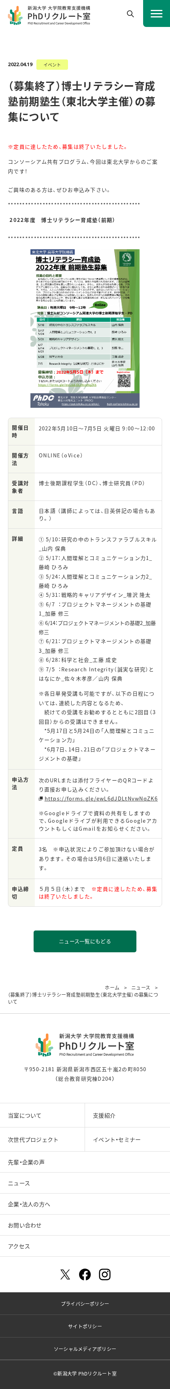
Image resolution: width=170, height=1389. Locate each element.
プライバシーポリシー (85, 1303)
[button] (130, 14)
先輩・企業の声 (26, 1162)
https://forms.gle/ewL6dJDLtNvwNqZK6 (101, 798)
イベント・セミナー (117, 1139)
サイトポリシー (85, 1326)
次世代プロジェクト (33, 1139)
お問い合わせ (25, 1225)
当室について (25, 1115)
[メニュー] (156, 13)
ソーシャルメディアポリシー (85, 1348)
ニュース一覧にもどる (85, 941)
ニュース (19, 1183)
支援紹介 (104, 1115)
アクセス (19, 1246)
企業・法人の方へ (29, 1204)
